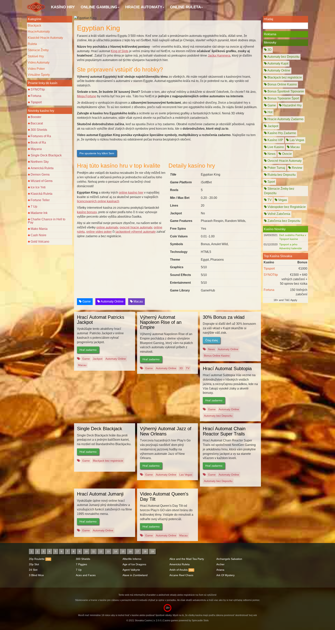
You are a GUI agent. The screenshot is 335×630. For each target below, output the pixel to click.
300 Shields (39, 129)
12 (100, 551)
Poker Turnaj (276, 167)
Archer (220, 564)
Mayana (36, 149)
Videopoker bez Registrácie (286, 207)
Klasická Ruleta (41, 193)
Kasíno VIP (275, 140)
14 (115, 551)
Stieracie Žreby (38, 50)
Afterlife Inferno (132, 558)
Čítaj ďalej (211, 340)
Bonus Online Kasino (217, 355)
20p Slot (34, 564)
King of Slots (119, 51)
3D (181, 368)
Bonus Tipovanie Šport (283, 98)
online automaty (107, 227)
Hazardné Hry (292, 105)
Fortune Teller (40, 200)
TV (187, 368)
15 (123, 551)
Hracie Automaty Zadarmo (285, 119)
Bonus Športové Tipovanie (285, 91)
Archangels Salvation (229, 558)
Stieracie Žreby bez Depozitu (279, 191)
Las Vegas (185, 474)
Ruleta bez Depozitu (281, 174)
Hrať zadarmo (88, 349)
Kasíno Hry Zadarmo (281, 133)
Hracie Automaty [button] (143, 7)
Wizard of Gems (42, 181)
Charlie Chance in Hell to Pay (46, 221)
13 (108, 551)
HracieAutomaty (39, 31)
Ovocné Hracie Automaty (284, 160)
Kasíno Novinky (275, 229)
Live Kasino (275, 147)
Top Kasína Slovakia (278, 256)
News (211, 349)
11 (93, 551)
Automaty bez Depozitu (218, 415)
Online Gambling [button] (99, 7)
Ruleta (32, 44)
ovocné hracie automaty (136, 227)
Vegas (282, 200)
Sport (271, 181)
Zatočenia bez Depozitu (283, 220)
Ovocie (286, 153)
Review (296, 167)
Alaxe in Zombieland (135, 575)
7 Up (34, 206)
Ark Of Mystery (225, 575)
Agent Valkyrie (131, 569)
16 (130, 551)
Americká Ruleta (42, 168)
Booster (36, 117)
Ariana (220, 569)
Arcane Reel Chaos (181, 575)
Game (86, 301)
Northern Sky (40, 161)
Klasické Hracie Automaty (45, 37)
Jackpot (97, 358)
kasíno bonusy (87, 212)
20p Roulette (37, 558)
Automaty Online (111, 301)
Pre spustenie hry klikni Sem (96, 153)
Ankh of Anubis (178, 569)
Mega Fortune (86, 96)
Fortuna (36, 95)
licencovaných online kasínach (98, 201)
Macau (138, 301)
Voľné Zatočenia (278, 213)
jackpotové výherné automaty (136, 231)
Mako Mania (39, 228)
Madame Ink (39, 213)
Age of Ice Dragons (134, 564)
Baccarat (37, 123)
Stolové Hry (36, 56)
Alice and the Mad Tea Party (186, 558)
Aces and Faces (86, 575)
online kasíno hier (131, 192)
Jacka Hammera (219, 55)
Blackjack (34, 25)
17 (137, 551)
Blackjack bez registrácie (108, 460)
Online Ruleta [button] (185, 7)
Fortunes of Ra (41, 136)
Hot (269, 112)
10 (86, 551)
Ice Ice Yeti (38, 187)
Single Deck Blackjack (46, 155)
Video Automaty (38, 62)
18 (145, 551)
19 (152, 551)
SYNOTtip (38, 89)
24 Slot (33, 569)
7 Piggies (81, 564)
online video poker (99, 231)
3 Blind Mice (36, 575)
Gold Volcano (40, 241)
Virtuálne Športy (39, 74)
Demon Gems (40, 174)
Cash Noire (38, 235)
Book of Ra (38, 142)
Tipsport (36, 102)
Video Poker (36, 68)
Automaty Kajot (277, 63)
